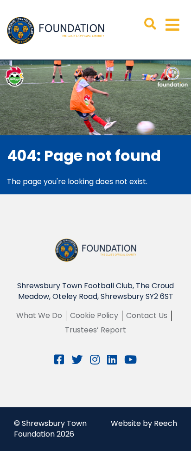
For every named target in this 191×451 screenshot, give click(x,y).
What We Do (39, 315)
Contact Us (146, 315)
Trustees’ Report (95, 330)
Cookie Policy (94, 315)
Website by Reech (144, 423)
